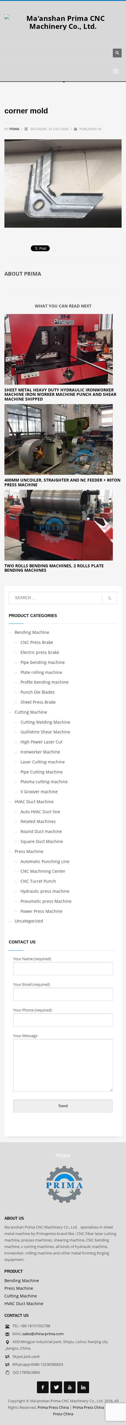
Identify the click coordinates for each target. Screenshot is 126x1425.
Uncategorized (29, 921)
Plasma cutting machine (44, 781)
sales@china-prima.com (43, 1333)
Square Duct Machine (42, 841)
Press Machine (29, 851)
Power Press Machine (41, 911)
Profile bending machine (45, 682)
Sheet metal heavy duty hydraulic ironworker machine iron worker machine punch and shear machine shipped (60, 394)
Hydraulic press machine (45, 891)
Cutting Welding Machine (45, 722)
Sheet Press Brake (38, 702)
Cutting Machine (31, 712)
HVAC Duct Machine (34, 801)
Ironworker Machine (40, 752)
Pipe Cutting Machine (42, 772)
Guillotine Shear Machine (45, 732)
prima (14, 129)
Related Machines (38, 821)
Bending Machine (32, 632)
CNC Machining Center (43, 871)
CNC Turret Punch (38, 881)
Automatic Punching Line (45, 861)
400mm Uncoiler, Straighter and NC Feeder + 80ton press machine (62, 482)
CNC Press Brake (37, 642)
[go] (109, 598)
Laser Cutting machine (43, 762)
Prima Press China (53, 1407)
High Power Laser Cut (41, 742)
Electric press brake (40, 652)
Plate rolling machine (41, 672)
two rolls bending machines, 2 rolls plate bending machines (54, 568)
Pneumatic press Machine (46, 901)
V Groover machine (39, 791)
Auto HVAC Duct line (40, 811)
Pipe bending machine (43, 662)
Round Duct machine (41, 831)
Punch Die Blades (38, 692)
